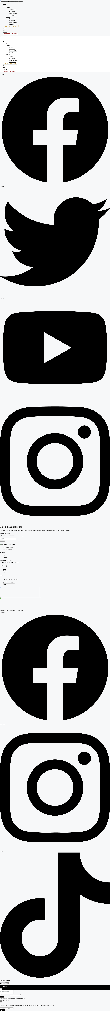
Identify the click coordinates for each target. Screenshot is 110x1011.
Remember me (5, 994)
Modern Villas (12, 15)
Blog (4, 30)
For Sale (8, 17)
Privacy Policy (6, 581)
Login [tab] (5, 986)
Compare (2, 983)
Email (1, 538)
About (4, 28)
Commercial (12, 9)
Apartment (12, 11)
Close (7, 983)
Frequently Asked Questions (10, 579)
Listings (5, 5)
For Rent (8, 7)
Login (2, 996)
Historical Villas (13, 13)
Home (4, 4)
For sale (5, 555)
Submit (2, 540)
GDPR (4, 584)
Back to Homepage (5, 533)
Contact (5, 32)
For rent (5, 557)
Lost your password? (15, 994)
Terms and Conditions (9, 583)
